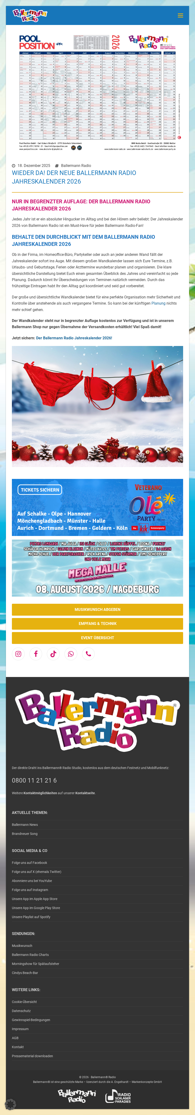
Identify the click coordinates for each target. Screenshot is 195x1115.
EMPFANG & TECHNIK (98, 623)
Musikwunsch (22, 946)
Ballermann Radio (76, 165)
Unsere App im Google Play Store (36, 908)
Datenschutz (21, 1011)
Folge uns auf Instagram (30, 890)
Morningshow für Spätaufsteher (35, 964)
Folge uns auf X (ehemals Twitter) (36, 872)
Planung (158, 303)
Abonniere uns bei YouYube (32, 881)
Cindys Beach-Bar (25, 973)
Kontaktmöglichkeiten (40, 793)
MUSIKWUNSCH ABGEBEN (97, 609)
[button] (180, 15)
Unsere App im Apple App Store (34, 899)
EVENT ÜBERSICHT (97, 638)
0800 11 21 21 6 (34, 780)
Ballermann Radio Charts (30, 955)
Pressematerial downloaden (32, 1056)
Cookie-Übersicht (24, 1002)
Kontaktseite (85, 793)
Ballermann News (25, 825)
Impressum (20, 1029)
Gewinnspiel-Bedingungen (31, 1020)
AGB (15, 1038)
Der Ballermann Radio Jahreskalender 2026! (74, 338)
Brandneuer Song (25, 834)
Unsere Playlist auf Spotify (31, 917)
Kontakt (18, 1047)
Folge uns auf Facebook (29, 863)
